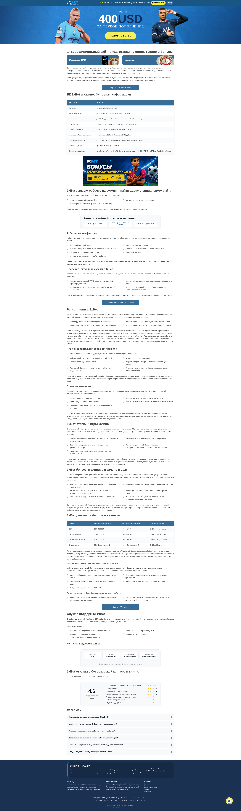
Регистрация (159, 3)
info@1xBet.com (111, 656)
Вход (170, 3)
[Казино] (148, 60)
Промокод (128, 3)
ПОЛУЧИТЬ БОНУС (120, 35)
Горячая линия (144, 3)
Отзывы (135, 3)
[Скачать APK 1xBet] (93, 60)
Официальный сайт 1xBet (120, 88)
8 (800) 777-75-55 (130, 656)
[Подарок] (229, 800)
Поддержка (147, 791)
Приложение (118, 3)
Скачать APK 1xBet (120, 607)
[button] (236, 801)
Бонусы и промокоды (150, 787)
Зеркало (110, 3)
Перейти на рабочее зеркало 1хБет (120, 303)
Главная (103, 3)
